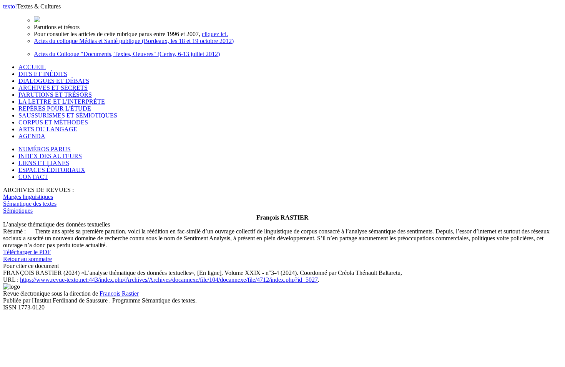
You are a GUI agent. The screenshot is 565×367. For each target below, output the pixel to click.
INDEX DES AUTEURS (50, 156)
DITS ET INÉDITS (42, 74)
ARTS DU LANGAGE (47, 129)
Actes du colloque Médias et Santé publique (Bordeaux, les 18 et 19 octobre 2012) (134, 41)
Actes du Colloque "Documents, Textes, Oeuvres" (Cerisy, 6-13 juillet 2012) (127, 54)
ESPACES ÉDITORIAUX (51, 170)
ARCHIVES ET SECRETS (53, 87)
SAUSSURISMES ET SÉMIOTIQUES (67, 115)
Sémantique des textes (29, 203)
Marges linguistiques (28, 196)
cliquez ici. (215, 34)
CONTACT (33, 177)
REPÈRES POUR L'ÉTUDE (54, 108)
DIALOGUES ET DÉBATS (53, 81)
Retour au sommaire (27, 259)
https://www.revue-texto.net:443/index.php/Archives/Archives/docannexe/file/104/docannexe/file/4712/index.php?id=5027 (169, 279)
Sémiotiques (18, 210)
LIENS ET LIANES (43, 163)
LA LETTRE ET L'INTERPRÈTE (61, 101)
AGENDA (31, 136)
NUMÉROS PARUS (44, 149)
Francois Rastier (119, 293)
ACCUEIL (32, 67)
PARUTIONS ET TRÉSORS (55, 94)
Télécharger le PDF (27, 252)
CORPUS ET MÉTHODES (53, 122)
